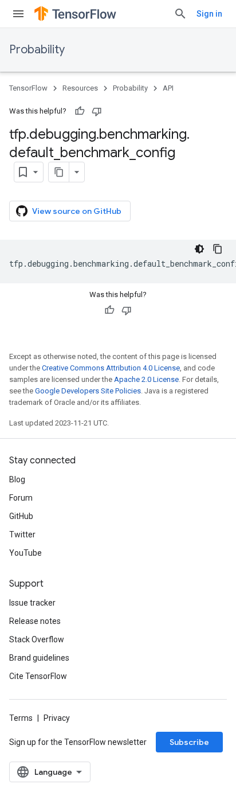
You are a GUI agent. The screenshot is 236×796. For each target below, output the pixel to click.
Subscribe (189, 742)
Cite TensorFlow (38, 676)
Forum (21, 497)
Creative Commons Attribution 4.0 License (111, 368)
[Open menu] (18, 14)
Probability (37, 49)
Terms (21, 718)
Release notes (35, 621)
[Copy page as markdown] (59, 172)
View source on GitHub (76, 211)
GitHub (21, 516)
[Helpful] (79, 111)
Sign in (209, 13)
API (168, 88)
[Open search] (180, 14)
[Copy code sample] (218, 249)
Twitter (22, 534)
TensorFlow (28, 88)
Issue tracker (32, 602)
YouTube (25, 552)
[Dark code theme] (199, 249)
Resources (80, 88)
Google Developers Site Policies (88, 391)
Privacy (57, 718)
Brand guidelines (39, 657)
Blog (17, 479)
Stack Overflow (36, 639)
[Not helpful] (96, 111)
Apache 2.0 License (146, 379)
